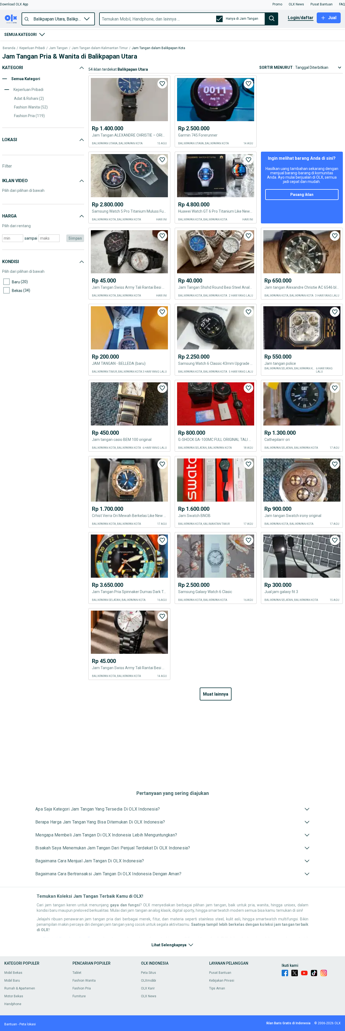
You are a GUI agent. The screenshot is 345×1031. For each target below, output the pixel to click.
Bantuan (10, 1024)
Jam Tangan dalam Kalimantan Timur (100, 48)
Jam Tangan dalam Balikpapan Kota (158, 48)
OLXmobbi (148, 980)
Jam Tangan (58, 48)
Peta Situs (148, 973)
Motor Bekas (13, 996)
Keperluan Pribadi (32, 48)
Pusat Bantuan (220, 973)
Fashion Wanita (84, 980)
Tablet (77, 973)
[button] (14, 4)
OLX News (148, 996)
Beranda (9, 48)
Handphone (12, 1004)
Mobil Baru (12, 980)
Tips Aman (217, 988)
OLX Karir (148, 988)
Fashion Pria (82, 988)
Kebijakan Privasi (221, 980)
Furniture (79, 996)
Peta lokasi (27, 1024)
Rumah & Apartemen (19, 988)
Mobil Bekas (13, 973)
